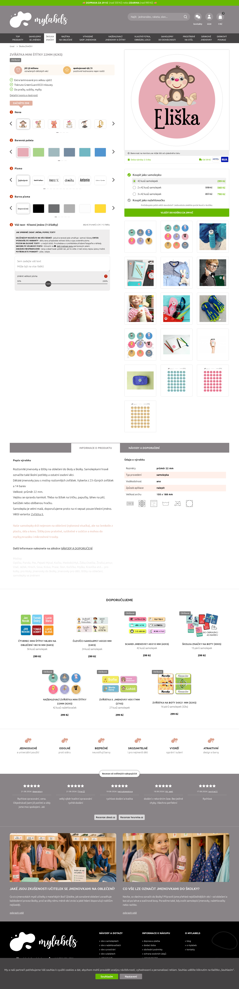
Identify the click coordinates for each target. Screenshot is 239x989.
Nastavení (131, 976)
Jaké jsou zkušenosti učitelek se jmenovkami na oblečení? (62, 889)
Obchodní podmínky (153, 949)
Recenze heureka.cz (131, 817)
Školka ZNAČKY (26, 46)
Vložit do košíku (177, 212)
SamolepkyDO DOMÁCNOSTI (167, 38)
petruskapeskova (125, 791)
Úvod (12, 46)
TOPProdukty (17, 38)
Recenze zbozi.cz (105, 817)
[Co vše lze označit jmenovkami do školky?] (176, 857)
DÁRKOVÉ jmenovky (206, 38)
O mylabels (192, 945)
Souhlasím (107, 976)
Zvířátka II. (37, 514)
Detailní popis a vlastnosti (24, 95)
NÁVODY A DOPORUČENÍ (77, 548)
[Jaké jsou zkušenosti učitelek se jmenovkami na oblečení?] (63, 857)
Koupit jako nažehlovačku (149, 200)
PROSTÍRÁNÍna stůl (189, 38)
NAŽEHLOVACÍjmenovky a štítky (115, 38)
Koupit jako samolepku (147, 174)
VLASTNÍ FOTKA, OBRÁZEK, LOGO (142, 38)
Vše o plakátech (108, 954)
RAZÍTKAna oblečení (65, 38)
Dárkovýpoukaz (222, 38)
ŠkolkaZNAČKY (50, 38)
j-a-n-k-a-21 (213, 791)
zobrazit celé (17, 912)
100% (48, 284)
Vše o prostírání (108, 949)
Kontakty (191, 949)
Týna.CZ (81, 791)
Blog (189, 941)
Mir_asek (169, 791)
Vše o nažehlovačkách (111, 945)
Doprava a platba (152, 941)
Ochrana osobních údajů (155, 954)
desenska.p (37, 791)
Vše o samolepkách (110, 941)
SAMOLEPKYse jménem (35, 38)
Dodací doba (150, 945)
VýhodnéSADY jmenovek (88, 38)
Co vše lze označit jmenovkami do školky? (161, 889)
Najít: (134, 16)
